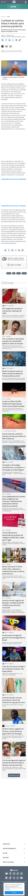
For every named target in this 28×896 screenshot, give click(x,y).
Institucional (8, 862)
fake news (24, 273)
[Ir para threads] (21, 873)
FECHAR (14, 892)
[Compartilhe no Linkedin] (9, 40)
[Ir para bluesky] (6, 873)
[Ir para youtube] (21, 877)
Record (6, 858)
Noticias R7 (3, 16)
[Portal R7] (14, 2)
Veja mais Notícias (14, 775)
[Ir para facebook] (10, 873)
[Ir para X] (14, 877)
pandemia (9, 273)
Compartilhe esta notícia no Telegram (13, 206)
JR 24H (5, 853)
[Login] (25, 2)
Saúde (8, 16)
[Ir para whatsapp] (17, 877)
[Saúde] (14, 6)
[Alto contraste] (2, 46)
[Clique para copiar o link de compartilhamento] (20, 40)
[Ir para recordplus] (6, 877)
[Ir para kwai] (17, 873)
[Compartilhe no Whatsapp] (13, 40)
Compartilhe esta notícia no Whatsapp (13, 179)
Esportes (6, 844)
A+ (7, 46)
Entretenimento (9, 848)
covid (14, 273)
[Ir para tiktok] (10, 877)
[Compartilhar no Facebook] (6, 40)
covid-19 (18, 273)
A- (10, 46)
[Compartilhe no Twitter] (3, 40)
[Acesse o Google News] (16, 40)
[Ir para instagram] (14, 873)
